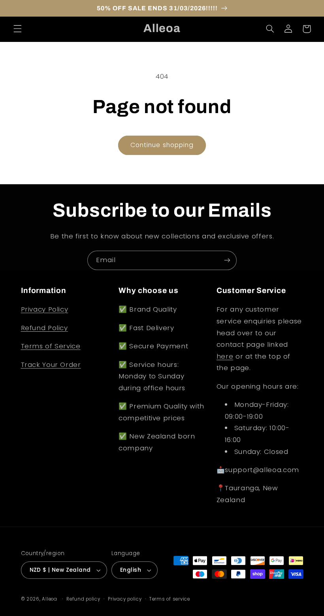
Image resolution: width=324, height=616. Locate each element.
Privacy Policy (44, 309)
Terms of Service (51, 346)
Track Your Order (51, 364)
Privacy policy (124, 599)
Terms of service (169, 599)
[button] (17, 29)
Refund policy (83, 599)
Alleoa (49, 599)
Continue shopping (162, 144)
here (225, 356)
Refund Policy (44, 328)
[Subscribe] (227, 260)
